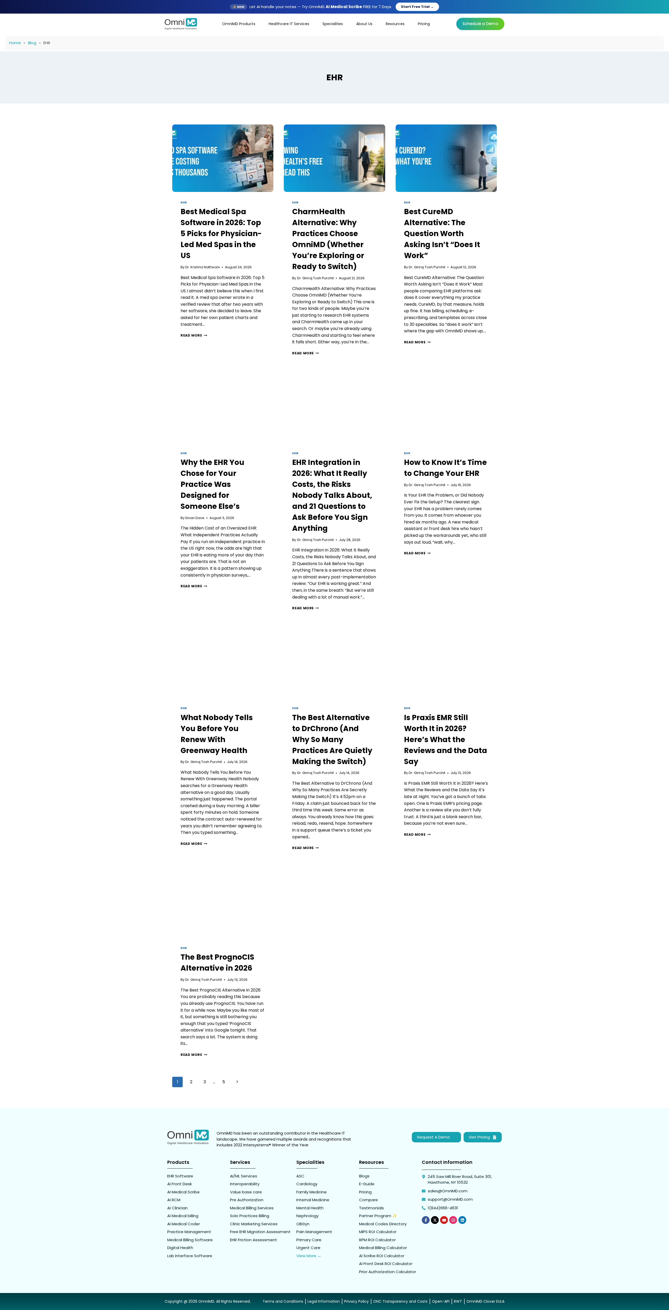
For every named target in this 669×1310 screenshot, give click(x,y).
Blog (32, 42)
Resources (395, 23)
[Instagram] (453, 1220)
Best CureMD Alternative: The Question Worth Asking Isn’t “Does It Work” (442, 234)
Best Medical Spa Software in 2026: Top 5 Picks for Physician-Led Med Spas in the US (221, 234)
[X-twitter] (435, 1220)
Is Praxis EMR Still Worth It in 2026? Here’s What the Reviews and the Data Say (445, 740)
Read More (194, 335)
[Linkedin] (462, 1220)
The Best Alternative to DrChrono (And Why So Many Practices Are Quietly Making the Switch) (332, 740)
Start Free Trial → (417, 6)
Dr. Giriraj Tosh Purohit (315, 278)
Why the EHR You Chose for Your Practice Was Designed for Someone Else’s (212, 484)
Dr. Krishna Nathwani (202, 267)
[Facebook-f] (426, 1220)
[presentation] (222, 158)
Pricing (424, 23)
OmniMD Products (238, 23)
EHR (184, 202)
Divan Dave (194, 518)
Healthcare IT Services (289, 23)
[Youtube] (444, 1220)
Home (15, 42)
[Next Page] (237, 1082)
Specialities (332, 23)
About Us (364, 23)
